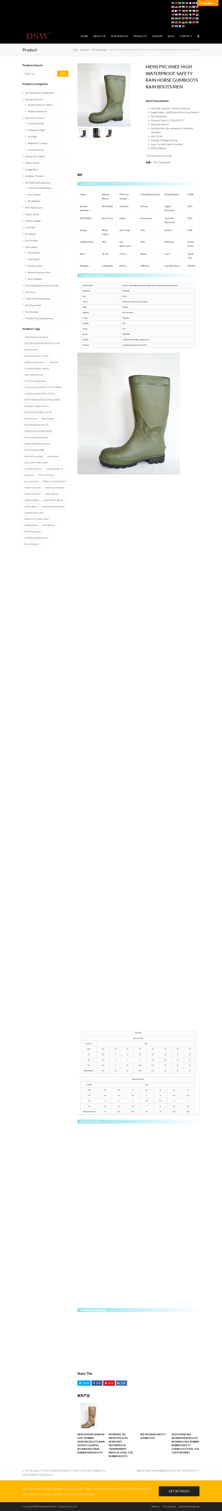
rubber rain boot (32, 487)
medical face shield (33, 456)
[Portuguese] (183, 14)
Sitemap (155, 1506)
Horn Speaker (35, 278)
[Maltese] (176, 11)
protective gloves (54, 468)
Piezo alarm (34, 252)
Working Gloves (32, 531)
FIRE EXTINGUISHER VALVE (38, 431)
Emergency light (36, 130)
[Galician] (197, 3)
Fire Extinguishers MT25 (36, 424)
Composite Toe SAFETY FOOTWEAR (43, 387)
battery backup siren (34, 362)
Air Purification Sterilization (40, 92)
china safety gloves (33, 374)
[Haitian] (186, 7)
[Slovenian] (190, 18)
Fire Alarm (30, 233)
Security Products (35, 117)
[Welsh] (197, 22)
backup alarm (31, 349)
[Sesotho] (176, 18)
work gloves (48, 525)
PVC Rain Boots (162, 162)
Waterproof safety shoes (36, 519)
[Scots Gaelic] (197, 18)
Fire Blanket (34, 201)
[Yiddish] (176, 26)
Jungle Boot (31, 169)
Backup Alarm (35, 265)
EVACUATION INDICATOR (38, 412)
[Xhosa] (172, 26)
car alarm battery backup (36, 368)
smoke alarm (30, 506)
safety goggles (31, 500)
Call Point (30, 227)
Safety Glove (32, 214)
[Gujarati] (183, 7)
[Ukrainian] (183, 22)
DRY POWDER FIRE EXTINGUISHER (42, 399)
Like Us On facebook (189, 1506)
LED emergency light (34, 449)
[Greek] (179, 7)
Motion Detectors (37, 111)
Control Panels (36, 123)
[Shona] (172, 18)
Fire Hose (30, 292)
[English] (186, 3)
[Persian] (176, 14)
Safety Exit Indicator (55, 487)
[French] (190, 3)
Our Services (169, 1506)
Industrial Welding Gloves (37, 443)
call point (53, 362)
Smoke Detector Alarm (40, 104)
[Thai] (176, 22)
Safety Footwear (32, 493)
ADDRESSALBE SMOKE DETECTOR (42, 343)
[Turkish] (179, 22)
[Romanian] (190, 14)
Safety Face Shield (35, 156)
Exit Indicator (30, 418)
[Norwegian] (197, 11)
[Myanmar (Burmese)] (190, 11)
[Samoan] (193, 18)
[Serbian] (197, 14)
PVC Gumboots (46, 475)
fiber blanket (48, 418)
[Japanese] (193, 7)
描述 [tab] (79, 174)
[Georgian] (172, 7)
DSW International (42, 1506)
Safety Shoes (32, 162)
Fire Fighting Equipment (38, 182)
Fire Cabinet (34, 194)
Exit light (32, 136)
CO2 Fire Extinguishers (35, 381)
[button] (84, 1383)
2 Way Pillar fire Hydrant (36, 337)
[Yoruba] (179, 26)
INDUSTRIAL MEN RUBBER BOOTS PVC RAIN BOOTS (167, 1470)
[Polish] (179, 14)
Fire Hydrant (32, 311)
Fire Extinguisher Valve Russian (42, 285)
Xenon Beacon (31, 544)
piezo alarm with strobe (36, 462)
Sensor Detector (34, 99)
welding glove (31, 525)
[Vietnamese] (193, 22)
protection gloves (33, 468)
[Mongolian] (186, 11)
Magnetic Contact (38, 143)
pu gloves (29, 475)
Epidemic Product (34, 176)
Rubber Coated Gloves (54, 481)
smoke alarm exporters (53, 506)
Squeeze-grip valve (34, 512)
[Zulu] (183, 26)
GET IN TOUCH (179, 1491)
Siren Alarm (31, 247)
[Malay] (172, 11)
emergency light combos (36, 406)
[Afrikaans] (172, 3)
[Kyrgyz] (197, 7)
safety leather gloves (53, 500)
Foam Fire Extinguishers (38, 298)
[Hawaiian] (190, 7)
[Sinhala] (183, 18)
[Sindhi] (179, 18)
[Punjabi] (186, 14)
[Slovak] (186, 18)
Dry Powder (31, 240)
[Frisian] (193, 3)
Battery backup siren (39, 272)
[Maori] (179, 11)
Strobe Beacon (36, 149)
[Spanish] (172, 22)
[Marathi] (183, 11)
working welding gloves (36, 537)
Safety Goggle (33, 220)
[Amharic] (179, 3)
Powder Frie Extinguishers (39, 318)
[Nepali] (193, 11)
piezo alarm (53, 456)
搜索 (63, 73)
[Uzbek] (190, 22)
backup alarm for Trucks (36, 356)
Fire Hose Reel (33, 305)
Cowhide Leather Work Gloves (39, 393)
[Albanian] (176, 3)
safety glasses (52, 493)
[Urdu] (186, 22)
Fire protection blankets (36, 437)
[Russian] (193, 14)
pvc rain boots (31, 481)
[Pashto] (172, 14)
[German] (176, 7)
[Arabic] (183, 3)
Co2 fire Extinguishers (40, 187)
